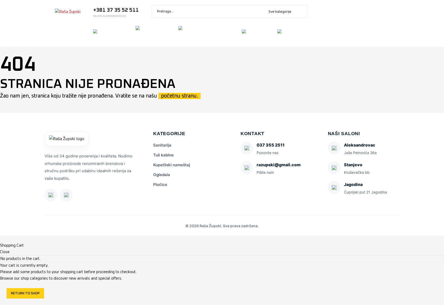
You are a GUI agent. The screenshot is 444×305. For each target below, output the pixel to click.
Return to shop (25, 293)
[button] (300, 11)
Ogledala (161, 174)
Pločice (160, 184)
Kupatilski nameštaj (171, 164)
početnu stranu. (179, 96)
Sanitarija (162, 145)
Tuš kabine (163, 154)
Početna (42, 35)
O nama (72, 35)
